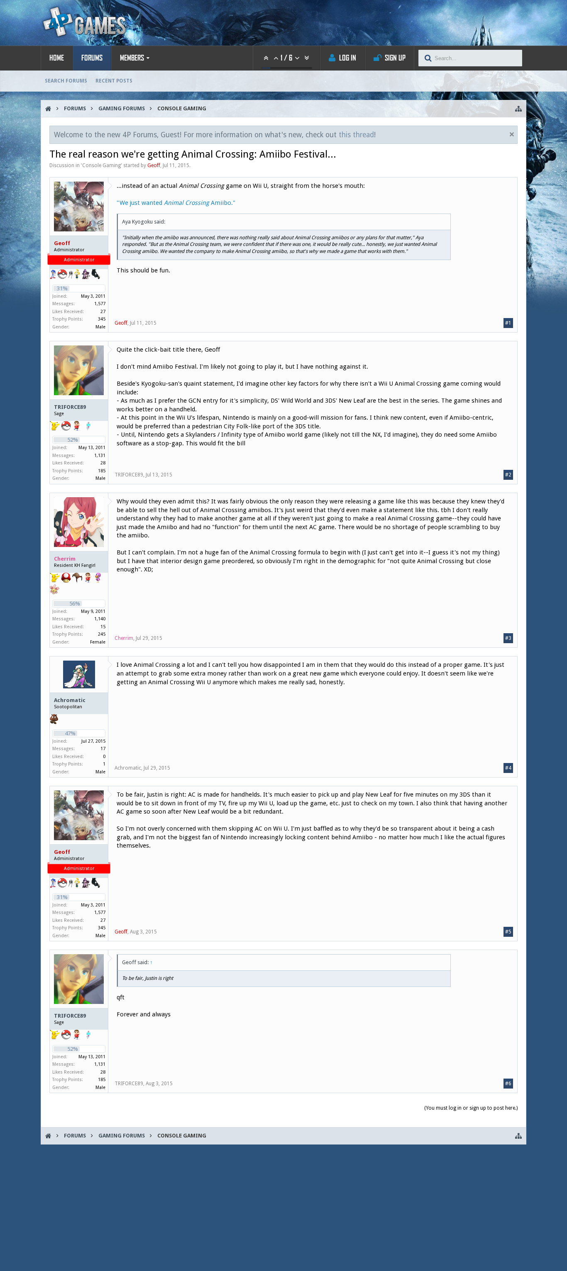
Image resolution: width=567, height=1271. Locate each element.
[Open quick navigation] (518, 108)
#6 (508, 1083)
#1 (508, 323)
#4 (508, 768)
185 (101, 471)
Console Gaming (101, 165)
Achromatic (70, 700)
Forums (92, 58)
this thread (356, 135)
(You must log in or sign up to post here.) (471, 1108)
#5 (508, 932)
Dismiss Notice (511, 134)
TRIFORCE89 (70, 407)
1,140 (99, 619)
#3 (508, 638)
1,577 (99, 303)
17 (102, 748)
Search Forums (66, 81)
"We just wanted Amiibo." (176, 203)
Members (132, 58)
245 (101, 634)
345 (101, 319)
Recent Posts (113, 81)
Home (56, 58)
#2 (508, 475)
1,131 (99, 455)
